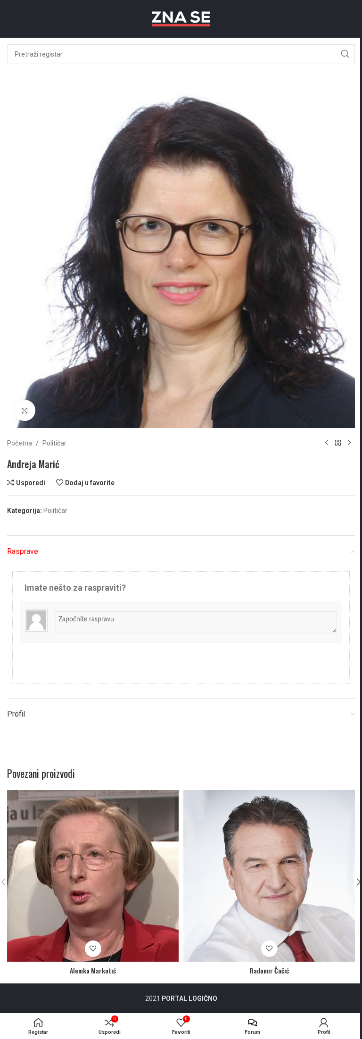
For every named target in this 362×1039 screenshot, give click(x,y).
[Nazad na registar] (338, 443)
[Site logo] (181, 18)
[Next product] (349, 443)
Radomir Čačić (269, 970)
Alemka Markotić (93, 970)
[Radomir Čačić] (269, 876)
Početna (19, 443)
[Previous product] (326, 443)
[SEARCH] (345, 54)
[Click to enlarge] (24, 410)
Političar (54, 443)
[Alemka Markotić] (93, 876)
